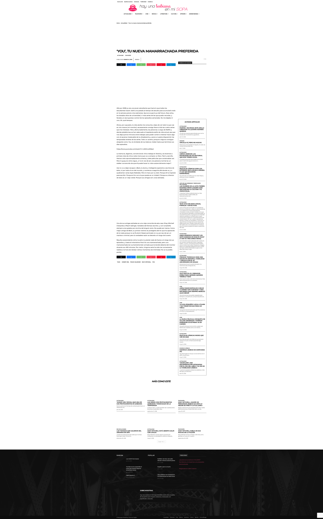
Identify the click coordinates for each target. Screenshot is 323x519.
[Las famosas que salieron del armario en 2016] (131, 420)
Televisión (128, 55)
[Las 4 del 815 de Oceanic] (121, 461)
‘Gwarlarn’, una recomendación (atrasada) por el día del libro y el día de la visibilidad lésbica (192, 365)
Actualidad (124, 23)
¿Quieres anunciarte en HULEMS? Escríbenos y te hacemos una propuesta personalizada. (191, 462)
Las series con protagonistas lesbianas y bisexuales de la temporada (159, 403)
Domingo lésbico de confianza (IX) (192, 350)
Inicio (118, 23)
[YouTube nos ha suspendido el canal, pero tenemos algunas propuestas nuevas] (121, 469)
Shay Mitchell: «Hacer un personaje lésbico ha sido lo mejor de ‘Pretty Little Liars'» (190, 403)
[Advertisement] (161, 36)
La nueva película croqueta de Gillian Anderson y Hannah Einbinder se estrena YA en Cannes (192, 321)
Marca (137, 59)
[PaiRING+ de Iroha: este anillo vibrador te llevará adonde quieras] (152, 461)
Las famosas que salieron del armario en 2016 (129, 431)
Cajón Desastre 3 (130, 475)
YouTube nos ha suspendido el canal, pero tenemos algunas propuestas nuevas (134, 468)
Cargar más (161, 441)
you (153, 262)
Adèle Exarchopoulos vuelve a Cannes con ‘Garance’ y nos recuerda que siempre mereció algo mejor (192, 290)
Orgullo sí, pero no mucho (191, 142)
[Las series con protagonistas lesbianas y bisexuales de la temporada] (161, 392)
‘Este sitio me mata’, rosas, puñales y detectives (190, 204)
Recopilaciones (121, 429)
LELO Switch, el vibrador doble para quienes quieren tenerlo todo (191, 275)
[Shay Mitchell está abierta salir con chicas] (161, 420)
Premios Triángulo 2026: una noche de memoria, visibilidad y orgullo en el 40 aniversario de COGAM (192, 259)
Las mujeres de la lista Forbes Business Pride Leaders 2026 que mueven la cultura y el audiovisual (192, 188)
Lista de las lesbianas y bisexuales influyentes (190, 184)
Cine (181, 286)
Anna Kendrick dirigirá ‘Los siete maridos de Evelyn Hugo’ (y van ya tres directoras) (192, 236)
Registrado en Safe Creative (187, 468)
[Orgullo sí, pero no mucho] (152, 469)
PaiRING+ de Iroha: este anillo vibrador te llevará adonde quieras (192, 129)
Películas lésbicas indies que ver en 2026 (192, 336)
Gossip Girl (125, 262)
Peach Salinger (135, 262)
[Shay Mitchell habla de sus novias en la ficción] (192, 420)
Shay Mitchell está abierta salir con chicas (160, 431)
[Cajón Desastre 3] (121, 477)
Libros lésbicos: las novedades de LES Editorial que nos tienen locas (191, 155)
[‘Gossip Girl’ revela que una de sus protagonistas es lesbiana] (131, 392)
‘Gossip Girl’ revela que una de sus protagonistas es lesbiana (129, 403)
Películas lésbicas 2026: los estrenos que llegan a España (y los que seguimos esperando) (192, 171)
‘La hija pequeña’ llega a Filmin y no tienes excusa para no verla (192, 306)
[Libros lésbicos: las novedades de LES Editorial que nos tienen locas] (152, 477)
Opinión (182, 141)
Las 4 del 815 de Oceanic (132, 459)
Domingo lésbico (185, 348)
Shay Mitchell (146, 262)
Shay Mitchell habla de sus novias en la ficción (189, 431)
